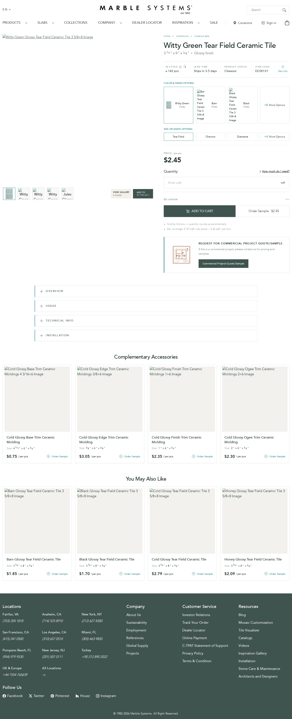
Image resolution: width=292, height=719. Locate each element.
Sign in (271, 23)
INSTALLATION (57, 335)
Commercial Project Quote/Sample (223, 263)
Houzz (85, 696)
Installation (247, 661)
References (135, 638)
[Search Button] (284, 10)
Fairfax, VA (11, 614)
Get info (283, 71)
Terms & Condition (196, 661)
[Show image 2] (24, 194)
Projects (132, 653)
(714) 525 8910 (52, 621)
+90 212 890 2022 (94, 657)
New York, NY (92, 614)
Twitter (39, 696)
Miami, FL (89, 632)
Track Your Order (195, 623)
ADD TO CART (202, 211)
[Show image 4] (53, 194)
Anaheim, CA (51, 614)
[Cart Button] (287, 23)
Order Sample (60, 456)
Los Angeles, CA (54, 632)
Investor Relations (196, 615)
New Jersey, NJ (53, 650)
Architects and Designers (258, 676)
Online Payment (194, 638)
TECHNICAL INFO (60, 320)
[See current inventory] (180, 67)
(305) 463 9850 (92, 639)
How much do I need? (275, 171)
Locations (244, 23)
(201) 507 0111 (52, 657)
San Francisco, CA (16, 632)
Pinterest (62, 696)
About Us (133, 615)
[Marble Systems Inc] (146, 10)
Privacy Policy (192, 653)
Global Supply (137, 646)
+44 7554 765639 (15, 675)
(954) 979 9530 (13, 657)
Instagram (108, 696)
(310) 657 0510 (52, 639)
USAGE (51, 306)
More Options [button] (274, 105)
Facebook (15, 696)
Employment (136, 630)
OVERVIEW (54, 291)
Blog (242, 615)
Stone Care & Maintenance (259, 669)
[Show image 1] (9, 194)
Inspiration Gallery (253, 653)
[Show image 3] (38, 194)
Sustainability (136, 623)
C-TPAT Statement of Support (205, 646)
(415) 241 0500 (13, 639)
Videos (244, 646)
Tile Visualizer (249, 630)
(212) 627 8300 (92, 621)
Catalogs (245, 638)
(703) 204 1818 (13, 621)
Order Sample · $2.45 (264, 211)
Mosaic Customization (256, 623)
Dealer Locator (193, 630)
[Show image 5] (67, 194)
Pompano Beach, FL (17, 650)
